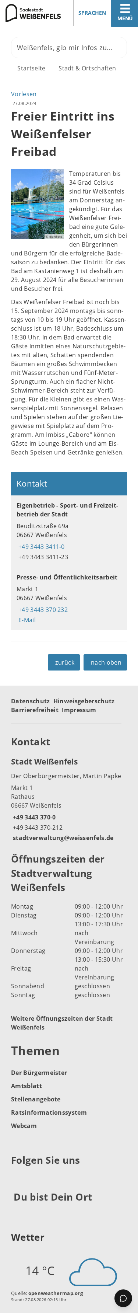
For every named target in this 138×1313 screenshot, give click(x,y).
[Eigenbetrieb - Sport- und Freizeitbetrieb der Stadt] (69, 531)
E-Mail (26, 620)
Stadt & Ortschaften (87, 68)
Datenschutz (30, 701)
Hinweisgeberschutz (84, 701)
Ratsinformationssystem (49, 1112)
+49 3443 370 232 (42, 610)
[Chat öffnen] (123, 1298)
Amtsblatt (26, 1086)
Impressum (79, 710)
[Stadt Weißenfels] (69, 799)
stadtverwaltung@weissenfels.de (62, 838)
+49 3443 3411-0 (41, 547)
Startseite (31, 68)
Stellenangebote (36, 1099)
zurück (64, 662)
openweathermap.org (55, 1293)
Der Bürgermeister (39, 1073)
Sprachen (92, 12)
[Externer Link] (18, 1178)
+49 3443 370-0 (33, 817)
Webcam (24, 1126)
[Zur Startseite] (32, 13)
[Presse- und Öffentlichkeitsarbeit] (69, 598)
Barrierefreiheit (35, 710)
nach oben (106, 662)
